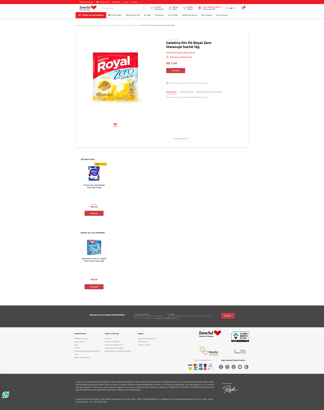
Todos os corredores (93, 15)
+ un (169, 77)
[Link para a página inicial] (78, 25)
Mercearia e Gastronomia (92, 25)
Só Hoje (147, 15)
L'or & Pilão (173, 15)
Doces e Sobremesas (112, 25)
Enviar (228, 315)
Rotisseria (159, 15)
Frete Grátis (116, 15)
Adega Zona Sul (133, 15)
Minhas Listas (175, 8)
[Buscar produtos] (143, 8)
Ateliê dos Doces (189, 15)
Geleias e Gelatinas (130, 25)
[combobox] (123, 8)
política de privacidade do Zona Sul (167, 318)
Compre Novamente (159, 8)
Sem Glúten (206, 15)
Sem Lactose (222, 15)
